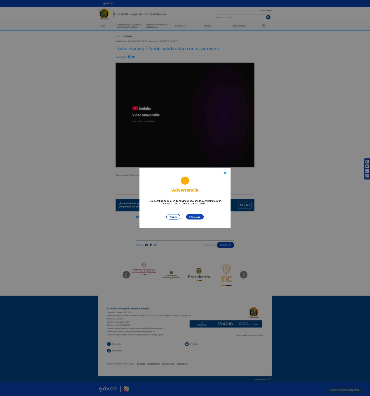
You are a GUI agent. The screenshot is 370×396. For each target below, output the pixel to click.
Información (194, 217)
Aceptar (173, 217)
